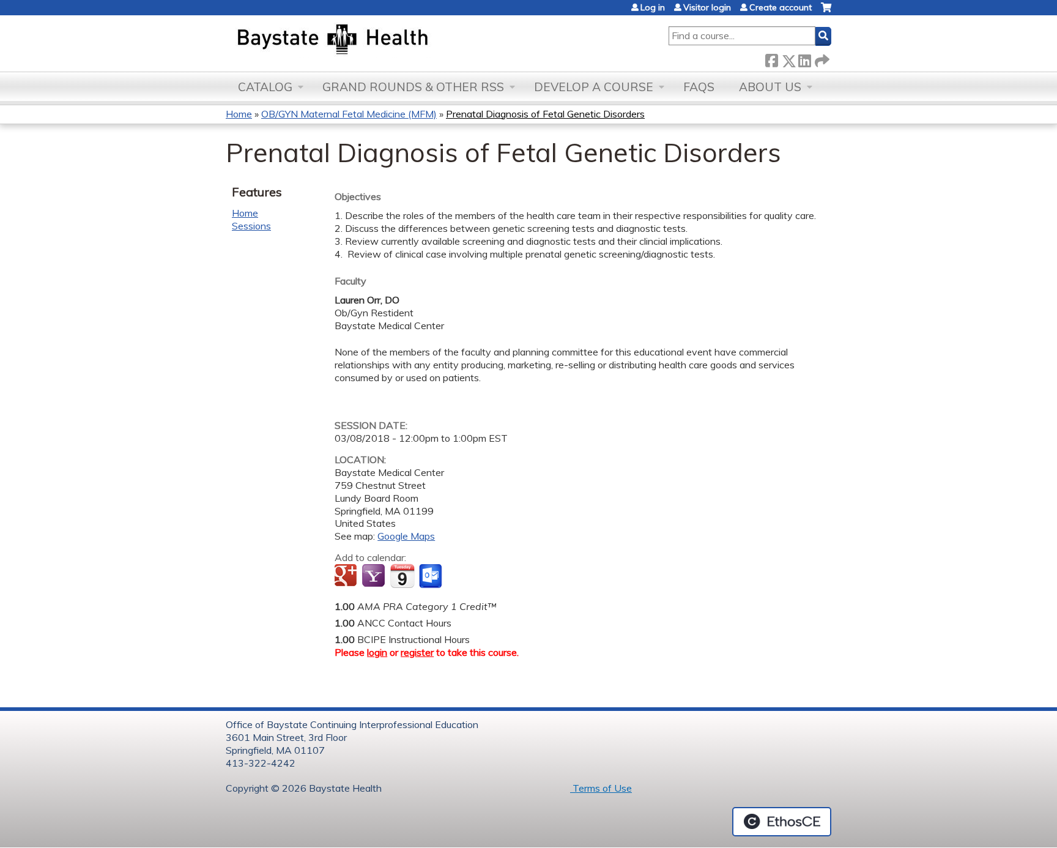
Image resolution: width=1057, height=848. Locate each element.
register (417, 652)
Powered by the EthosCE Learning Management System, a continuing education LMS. (781, 821)
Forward (821, 58)
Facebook (771, 58)
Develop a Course (593, 87)
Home (239, 114)
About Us (770, 87)
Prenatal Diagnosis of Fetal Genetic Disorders (545, 114)
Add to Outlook (431, 576)
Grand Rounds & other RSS (413, 87)
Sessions (251, 226)
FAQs (698, 87)
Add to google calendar (347, 576)
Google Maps (406, 536)
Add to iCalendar (402, 575)
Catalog (265, 87)
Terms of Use (601, 788)
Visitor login (707, 7)
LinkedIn (804, 58)
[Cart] (826, 12)
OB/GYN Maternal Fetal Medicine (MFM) (349, 114)
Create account (780, 7)
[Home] (390, 40)
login (377, 652)
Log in (652, 7)
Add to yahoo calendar (374, 576)
